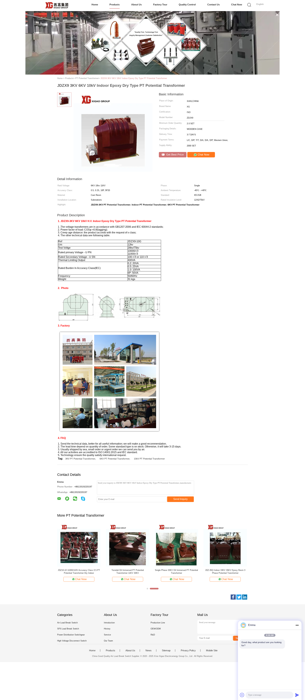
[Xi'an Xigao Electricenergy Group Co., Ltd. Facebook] (233, 597)
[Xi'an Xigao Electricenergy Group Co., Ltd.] (56, 5)
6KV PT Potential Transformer (114, 458)
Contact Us (213, 4)
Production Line (158, 622)
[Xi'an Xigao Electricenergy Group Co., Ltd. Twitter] (238, 597)
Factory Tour (160, 4)
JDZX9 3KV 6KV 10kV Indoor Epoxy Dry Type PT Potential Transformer (133, 78)
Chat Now (236, 4)
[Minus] (297, 625)
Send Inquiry (180, 499)
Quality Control (187, 4)
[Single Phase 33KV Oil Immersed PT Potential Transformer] (176, 544)
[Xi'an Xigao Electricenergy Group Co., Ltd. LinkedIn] (244, 597)
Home (95, 4)
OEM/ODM (156, 628)
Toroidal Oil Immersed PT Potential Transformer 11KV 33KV (128, 571)
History (107, 628)
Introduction (109, 622)
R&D (153, 635)
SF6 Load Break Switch (68, 628)
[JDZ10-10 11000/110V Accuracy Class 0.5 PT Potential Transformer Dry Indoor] (79, 544)
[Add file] (242, 694)
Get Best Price (174, 154)
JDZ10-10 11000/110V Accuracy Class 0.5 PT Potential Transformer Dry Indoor (79, 571)
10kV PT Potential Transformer (149, 458)
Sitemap (166, 650)
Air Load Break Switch (67, 622)
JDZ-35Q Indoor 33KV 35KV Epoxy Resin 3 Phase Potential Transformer (225, 571)
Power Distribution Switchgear (71, 635)
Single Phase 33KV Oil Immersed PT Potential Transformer (176, 571)
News (149, 650)
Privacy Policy (188, 650)
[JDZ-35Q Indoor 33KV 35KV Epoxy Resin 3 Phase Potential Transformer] (225, 544)
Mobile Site (211, 650)
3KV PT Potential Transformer (80, 458)
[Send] (297, 694)
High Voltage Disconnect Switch (72, 641)
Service (107, 635)
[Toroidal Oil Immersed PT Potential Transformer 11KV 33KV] (127, 544)
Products (114, 4)
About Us (136, 4)
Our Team (108, 641)
